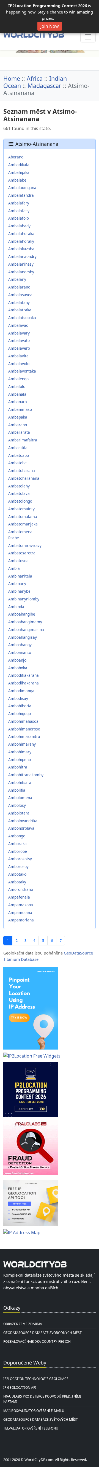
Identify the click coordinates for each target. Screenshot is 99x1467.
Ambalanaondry (22, 256)
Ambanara (17, 401)
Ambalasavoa (20, 294)
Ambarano (17, 424)
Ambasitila (18, 447)
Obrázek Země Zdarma (22, 1324)
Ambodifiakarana (23, 675)
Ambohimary (19, 751)
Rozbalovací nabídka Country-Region (37, 1341)
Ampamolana (20, 912)
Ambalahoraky (21, 241)
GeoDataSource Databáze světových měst (40, 1419)
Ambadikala (18, 164)
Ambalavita (18, 355)
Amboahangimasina (26, 629)
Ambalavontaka (22, 371)
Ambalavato (19, 340)
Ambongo (16, 835)
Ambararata (19, 432)
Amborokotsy (20, 858)
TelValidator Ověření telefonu (30, 1428)
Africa (35, 78)
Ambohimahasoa (23, 721)
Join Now (49, 26)
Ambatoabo (18, 455)
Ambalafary (18, 203)
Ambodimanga (21, 690)
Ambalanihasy (21, 264)
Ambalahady (19, 225)
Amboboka (17, 667)
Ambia (14, 568)
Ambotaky (17, 881)
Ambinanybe (19, 591)
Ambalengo (18, 378)
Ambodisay (18, 698)
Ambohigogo (19, 713)
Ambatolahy (19, 486)
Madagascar (44, 86)
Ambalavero (19, 348)
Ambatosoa (18, 560)
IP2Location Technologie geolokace (35, 1378)
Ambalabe (17, 180)
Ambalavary (19, 333)
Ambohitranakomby (25, 774)
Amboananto (19, 652)
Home (11, 78)
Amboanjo (17, 660)
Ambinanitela (20, 576)
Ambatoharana (21, 470)
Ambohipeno (19, 759)
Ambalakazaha (21, 248)
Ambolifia (16, 790)
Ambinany (17, 583)
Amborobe (17, 851)
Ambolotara (18, 813)
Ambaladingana (22, 187)
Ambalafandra (21, 195)
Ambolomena (20, 797)
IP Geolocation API (19, 1387)
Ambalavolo (18, 363)
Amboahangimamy (25, 621)
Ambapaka (17, 417)
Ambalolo (16, 386)
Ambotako (17, 874)
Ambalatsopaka (22, 317)
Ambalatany (19, 302)
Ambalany (17, 279)
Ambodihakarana (23, 683)
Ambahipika (18, 172)
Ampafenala (19, 897)
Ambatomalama (22, 516)
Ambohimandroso (24, 729)
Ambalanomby (21, 271)
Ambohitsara (19, 782)
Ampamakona (20, 904)
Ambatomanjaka (23, 524)
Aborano (15, 157)
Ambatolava (19, 493)
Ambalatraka (19, 309)
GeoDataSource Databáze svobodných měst (42, 1332)
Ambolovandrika (22, 820)
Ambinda (16, 606)
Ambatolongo (20, 501)
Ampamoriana (21, 920)
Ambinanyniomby (23, 599)
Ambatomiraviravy (25, 545)
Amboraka (17, 843)
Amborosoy (18, 866)
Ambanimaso (20, 409)
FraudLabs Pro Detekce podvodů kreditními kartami (42, 1399)
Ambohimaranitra (24, 736)
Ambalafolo (18, 218)
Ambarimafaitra (22, 440)
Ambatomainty (21, 508)
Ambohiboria (19, 705)
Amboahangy (20, 644)
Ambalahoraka (21, 233)
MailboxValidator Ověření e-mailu (33, 1410)
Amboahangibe (21, 614)
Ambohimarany (22, 744)
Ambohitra (17, 767)
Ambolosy (17, 805)
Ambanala (17, 394)
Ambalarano (19, 287)
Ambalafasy (18, 210)
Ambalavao (18, 325)
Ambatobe (17, 462)
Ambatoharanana (23, 478)
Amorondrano (20, 889)
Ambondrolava (21, 828)
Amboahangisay (22, 637)
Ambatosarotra (21, 552)
